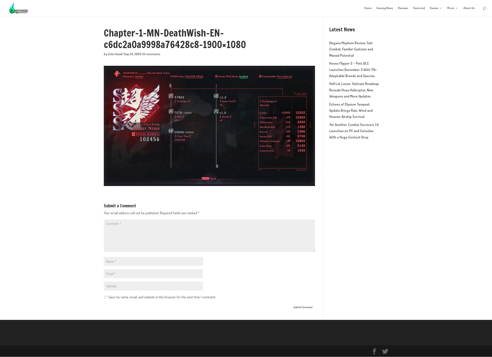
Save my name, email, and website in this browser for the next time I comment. (162, 297)
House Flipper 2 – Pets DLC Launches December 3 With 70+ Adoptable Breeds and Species (353, 69)
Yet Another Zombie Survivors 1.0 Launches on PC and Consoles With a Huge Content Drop (354, 131)
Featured (419, 8)
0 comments (151, 54)
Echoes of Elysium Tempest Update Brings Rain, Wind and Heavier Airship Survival (351, 110)
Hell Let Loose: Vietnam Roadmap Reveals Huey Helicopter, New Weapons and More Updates (354, 90)
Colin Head (115, 54)
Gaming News (384, 8)
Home (367, 8)
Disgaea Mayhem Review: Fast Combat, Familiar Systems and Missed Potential (351, 49)
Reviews (403, 8)
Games (434, 8)
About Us (469, 8)
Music (451, 8)
